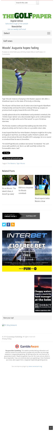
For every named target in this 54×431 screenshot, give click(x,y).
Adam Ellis (30, 52)
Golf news (39, 52)
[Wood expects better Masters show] (42, 185)
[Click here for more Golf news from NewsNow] (12, 216)
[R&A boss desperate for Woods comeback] (26, 180)
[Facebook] (8, 224)
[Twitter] (4, 224)
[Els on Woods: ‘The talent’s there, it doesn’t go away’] (9, 180)
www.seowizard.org (35, 366)
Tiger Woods (20, 163)
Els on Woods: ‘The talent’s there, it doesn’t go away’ (9, 191)
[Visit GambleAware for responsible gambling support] (29, 346)
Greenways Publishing (14, 337)
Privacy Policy (6, 339)
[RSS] (13, 224)
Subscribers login (11, 24)
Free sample (23, 24)
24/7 (34, 216)
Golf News (29, 216)
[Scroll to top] (51, 428)
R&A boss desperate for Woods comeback (26, 190)
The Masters (11, 163)
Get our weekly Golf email (17, 29)
